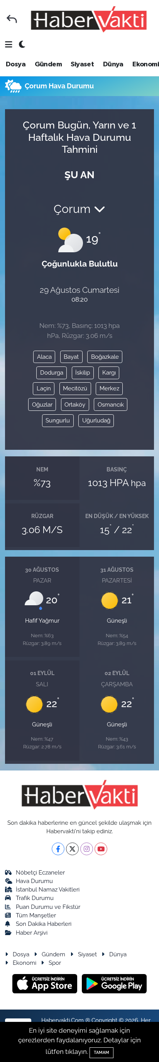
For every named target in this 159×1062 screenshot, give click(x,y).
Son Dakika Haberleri (43, 923)
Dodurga (51, 372)
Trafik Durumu (35, 898)
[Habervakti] (88, 19)
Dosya (15, 64)
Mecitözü (75, 388)
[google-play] (114, 984)
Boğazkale (105, 356)
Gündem (48, 64)
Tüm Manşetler (36, 915)
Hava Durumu (34, 881)
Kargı (109, 372)
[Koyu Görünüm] (22, 45)
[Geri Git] (12, 19)
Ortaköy (74, 404)
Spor (55, 962)
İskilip (82, 372)
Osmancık (111, 404)
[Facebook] (58, 849)
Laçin (44, 388)
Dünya (113, 64)
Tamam (101, 1052)
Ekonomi (145, 64)
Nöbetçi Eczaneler (40, 872)
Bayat (71, 356)
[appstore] (46, 984)
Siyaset (82, 64)
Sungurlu (58, 420)
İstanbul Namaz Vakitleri (48, 889)
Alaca (44, 356)
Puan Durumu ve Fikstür (48, 906)
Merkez (109, 388)
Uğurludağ (96, 420)
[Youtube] (101, 849)
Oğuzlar (42, 404)
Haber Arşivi (31, 932)
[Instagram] (86, 849)
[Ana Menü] (8, 45)
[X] (72, 849)
